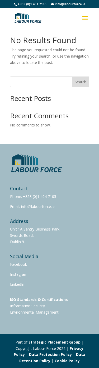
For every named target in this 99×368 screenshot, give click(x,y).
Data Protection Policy (50, 354)
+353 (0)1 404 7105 (39, 196)
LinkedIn (17, 284)
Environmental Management (34, 312)
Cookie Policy (67, 360)
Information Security (27, 305)
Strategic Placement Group (55, 342)
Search (80, 81)
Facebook (18, 264)
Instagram (18, 274)
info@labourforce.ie (37, 206)
